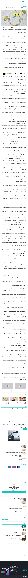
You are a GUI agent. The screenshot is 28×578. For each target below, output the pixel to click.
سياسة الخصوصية (25, 569)
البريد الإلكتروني (25, 421)
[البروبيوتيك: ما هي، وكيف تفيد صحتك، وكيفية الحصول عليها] (24, 526)
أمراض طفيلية (19, 4)
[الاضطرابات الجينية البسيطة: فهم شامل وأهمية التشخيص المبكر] (24, 450)
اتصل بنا (26, 568)
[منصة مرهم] (22, 1)
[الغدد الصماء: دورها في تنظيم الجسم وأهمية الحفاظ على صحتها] (24, 456)
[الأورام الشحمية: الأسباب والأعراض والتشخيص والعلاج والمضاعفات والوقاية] (24, 453)
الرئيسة (26, 565)
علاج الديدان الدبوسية (22, 379)
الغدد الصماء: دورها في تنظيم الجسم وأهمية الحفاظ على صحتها (15, 455)
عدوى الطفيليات (5, 377)
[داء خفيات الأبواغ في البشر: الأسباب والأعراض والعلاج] (22, 399)
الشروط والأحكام (25, 570)
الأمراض (22, 4)
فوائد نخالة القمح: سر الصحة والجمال (18, 458)
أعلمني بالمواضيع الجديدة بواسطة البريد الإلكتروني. (21, 427)
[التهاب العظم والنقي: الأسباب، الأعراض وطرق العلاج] (24, 446)
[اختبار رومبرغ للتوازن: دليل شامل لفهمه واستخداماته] (24, 530)
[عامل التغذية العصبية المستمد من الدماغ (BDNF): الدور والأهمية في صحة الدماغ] (24, 536)
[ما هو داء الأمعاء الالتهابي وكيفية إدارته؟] (24, 533)
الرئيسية (25, 4)
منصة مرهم (16, 576)
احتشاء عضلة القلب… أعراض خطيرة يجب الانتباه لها (16, 538)
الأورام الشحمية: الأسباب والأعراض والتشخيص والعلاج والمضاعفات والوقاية (14, 452)
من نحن (26, 567)
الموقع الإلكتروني (11, 421)
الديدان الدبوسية (11, 377)
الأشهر (7, 495)
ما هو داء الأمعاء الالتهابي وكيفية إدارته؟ (17, 532)
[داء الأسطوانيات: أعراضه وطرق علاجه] (5, 399)
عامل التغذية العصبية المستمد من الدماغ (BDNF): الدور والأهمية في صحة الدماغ (13, 535)
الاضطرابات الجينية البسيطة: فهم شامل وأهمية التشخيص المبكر (15, 449)
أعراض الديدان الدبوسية (22, 377)
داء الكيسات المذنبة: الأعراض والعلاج (14, 401)
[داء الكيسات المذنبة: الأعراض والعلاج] (14, 399)
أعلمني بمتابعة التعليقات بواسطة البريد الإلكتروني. (21, 425)
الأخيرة (20, 495)
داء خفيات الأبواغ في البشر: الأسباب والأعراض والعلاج (22, 402)
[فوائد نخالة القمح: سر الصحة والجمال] (24, 459)
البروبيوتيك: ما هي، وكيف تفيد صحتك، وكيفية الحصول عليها (15, 525)
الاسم (26, 418)
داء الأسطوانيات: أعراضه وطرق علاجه (6, 402)
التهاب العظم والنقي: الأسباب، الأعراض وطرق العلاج (16, 445)
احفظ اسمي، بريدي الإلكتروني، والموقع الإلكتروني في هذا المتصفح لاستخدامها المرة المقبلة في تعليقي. (14, 424)
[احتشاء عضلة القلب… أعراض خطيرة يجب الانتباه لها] (24, 539)
